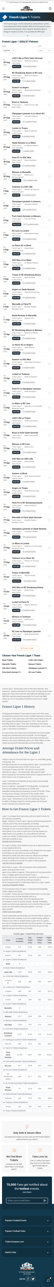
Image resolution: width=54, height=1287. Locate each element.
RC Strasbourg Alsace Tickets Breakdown (22, 1083)
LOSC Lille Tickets (36, 660)
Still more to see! (27, 648)
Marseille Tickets (9, 664)
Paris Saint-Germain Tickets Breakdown (21, 1061)
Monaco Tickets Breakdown (16, 1020)
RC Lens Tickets (35, 672)
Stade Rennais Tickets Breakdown (19, 1094)
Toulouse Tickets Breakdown (17, 1102)
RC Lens (8, 1066)
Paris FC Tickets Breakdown (16, 1048)
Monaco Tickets (35, 664)
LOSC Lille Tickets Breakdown (17, 976)
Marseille (8, 1008)
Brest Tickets (7, 660)
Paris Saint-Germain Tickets (12, 672)
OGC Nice (8, 1025)
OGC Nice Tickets (9, 668)
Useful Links (10, 1252)
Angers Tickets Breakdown (16, 951)
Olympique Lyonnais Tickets (39, 668)
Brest (8, 964)
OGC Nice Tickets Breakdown (17, 1029)
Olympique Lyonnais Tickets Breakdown (21, 1040)
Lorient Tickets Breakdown (16, 1004)
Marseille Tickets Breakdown (17, 1012)
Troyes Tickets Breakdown (16, 1111)
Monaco (8, 1016)
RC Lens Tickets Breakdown (16, 1070)
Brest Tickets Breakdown (15, 968)
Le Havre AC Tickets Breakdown (18, 987)
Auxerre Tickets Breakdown (16, 960)
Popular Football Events (15, 1220)
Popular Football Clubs (15, 1231)
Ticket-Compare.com (14, 1241)
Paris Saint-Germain (8, 1054)
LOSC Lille (8, 972)
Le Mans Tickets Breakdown (16, 995)
